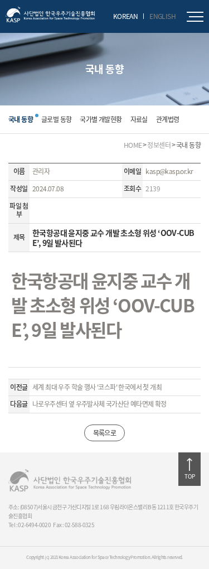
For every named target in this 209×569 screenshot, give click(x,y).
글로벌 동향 (56, 119)
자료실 (139, 119)
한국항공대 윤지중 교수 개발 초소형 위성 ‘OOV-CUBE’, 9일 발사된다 (102, 305)
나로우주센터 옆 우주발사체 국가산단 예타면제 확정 (99, 404)
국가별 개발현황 (100, 119)
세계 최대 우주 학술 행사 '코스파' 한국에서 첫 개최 (97, 387)
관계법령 (167, 119)
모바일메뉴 (195, 16)
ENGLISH (162, 16)
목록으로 (104, 433)
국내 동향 (20, 119)
